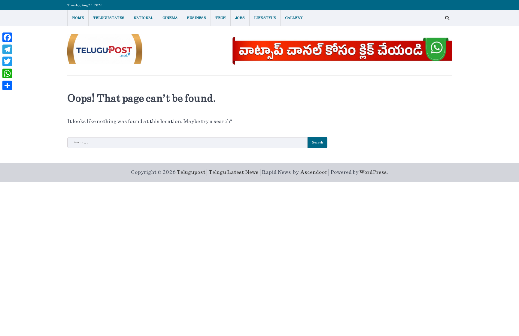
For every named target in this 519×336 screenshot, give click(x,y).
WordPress (373, 172)
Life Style (265, 17)
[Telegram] (7, 49)
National (143, 17)
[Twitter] (7, 61)
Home (78, 17)
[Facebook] (7, 37)
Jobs (240, 17)
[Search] (447, 18)
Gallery (293, 17)
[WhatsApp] (7, 73)
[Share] (7, 85)
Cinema (170, 17)
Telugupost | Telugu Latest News (218, 172)
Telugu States (108, 17)
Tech (220, 17)
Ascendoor (314, 172)
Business (196, 17)
